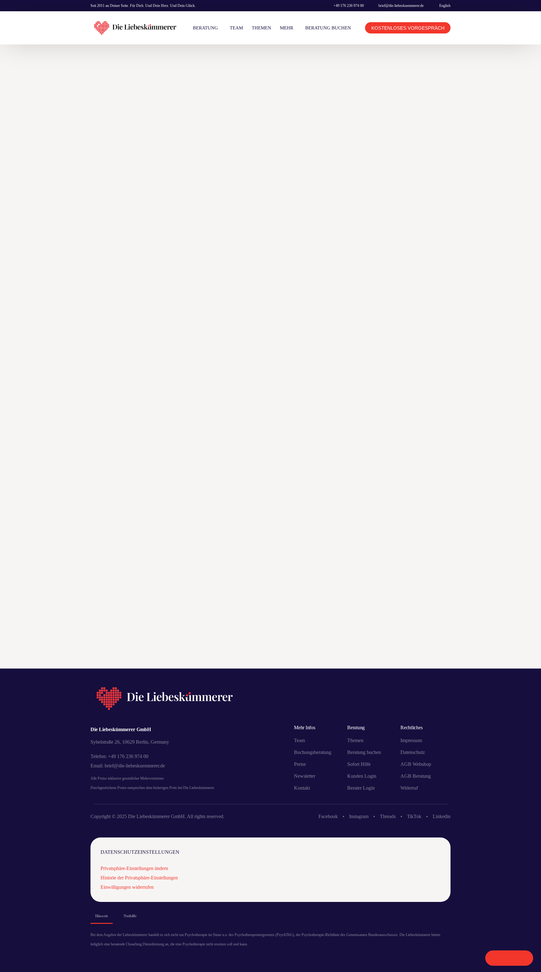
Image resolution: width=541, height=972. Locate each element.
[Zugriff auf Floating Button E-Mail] (522, 958)
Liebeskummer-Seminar (402, 221)
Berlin (429, 138)
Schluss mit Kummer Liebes (406, 273)
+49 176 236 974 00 (348, 6)
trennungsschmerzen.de (245, 589)
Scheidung (432, 262)
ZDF (382, 314)
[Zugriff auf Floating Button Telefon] (495, 958)
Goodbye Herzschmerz (401, 180)
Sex (439, 283)
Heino (437, 180)
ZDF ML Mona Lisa (411, 314)
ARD (411, 138)
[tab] (101, 916)
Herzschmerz (392, 190)
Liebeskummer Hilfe (399, 252)
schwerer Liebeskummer (403, 283)
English (445, 6)
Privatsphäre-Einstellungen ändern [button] (134, 868)
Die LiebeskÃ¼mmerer (400, 149)
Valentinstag (392, 304)
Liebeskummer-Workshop (404, 231)
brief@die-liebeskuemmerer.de (401, 6)
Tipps (384, 293)
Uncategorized (235, 250)
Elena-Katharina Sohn (401, 159)
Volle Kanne (426, 304)
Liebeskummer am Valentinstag (410, 242)
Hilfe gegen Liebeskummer (405, 200)
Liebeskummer (429, 211)
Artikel (136, 598)
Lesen (135, 666)
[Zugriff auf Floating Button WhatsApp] (509, 958)
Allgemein (389, 138)
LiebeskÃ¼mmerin (396, 262)
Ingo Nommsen (393, 211)
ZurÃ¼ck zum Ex (395, 324)
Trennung (406, 293)
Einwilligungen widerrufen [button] (127, 887)
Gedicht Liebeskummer (401, 169)
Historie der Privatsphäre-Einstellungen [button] (139, 877)
